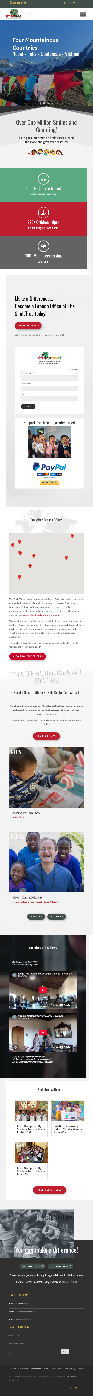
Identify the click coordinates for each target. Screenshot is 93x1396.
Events (35, 916)
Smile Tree (15, 1376)
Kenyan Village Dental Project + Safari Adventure (37, 902)
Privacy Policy (70, 1369)
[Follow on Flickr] (74, 2)
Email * (24, 394)
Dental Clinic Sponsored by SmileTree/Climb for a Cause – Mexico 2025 (68, 1129)
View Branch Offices (27, 656)
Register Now (27, 326)
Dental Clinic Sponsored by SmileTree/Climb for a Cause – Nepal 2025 (31, 1171)
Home (13, 1369)
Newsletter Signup (17, 1343)
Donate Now (60, 1266)
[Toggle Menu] (83, 14)
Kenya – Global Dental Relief (27, 897)
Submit (28, 406)
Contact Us (14, 1335)
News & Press (57, 1369)
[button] (72, 536)
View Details (19, 817)
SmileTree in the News (43, 947)
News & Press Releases (24, 1311)
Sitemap (81, 1369)
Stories (56, 916)
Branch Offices (36, 1369)
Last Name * (27, 384)
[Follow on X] (69, 2)
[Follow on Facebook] (65, 2)
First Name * (27, 373)
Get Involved (32, 1266)
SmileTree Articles (48, 1190)
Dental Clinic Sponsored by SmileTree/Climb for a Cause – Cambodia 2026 (31, 1129)
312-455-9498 (19, 2)
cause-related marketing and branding (41, 615)
